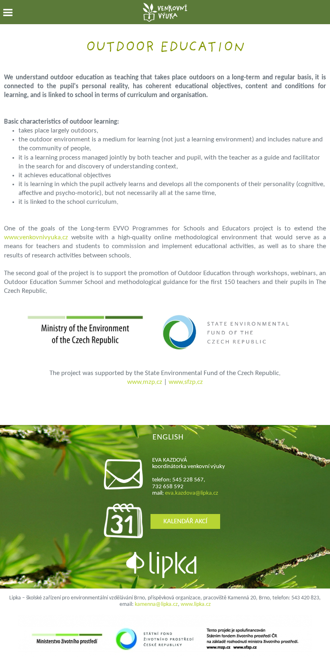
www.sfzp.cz (186, 382)
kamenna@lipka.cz (156, 604)
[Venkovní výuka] (165, 14)
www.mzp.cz (144, 382)
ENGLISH (168, 437)
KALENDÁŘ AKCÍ (185, 521)
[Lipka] (166, 566)
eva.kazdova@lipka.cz (191, 493)
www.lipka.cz (196, 604)
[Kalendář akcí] (123, 536)
